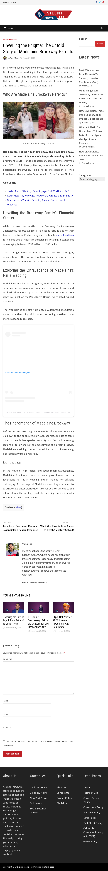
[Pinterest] (103, 2)
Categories (85, 175)
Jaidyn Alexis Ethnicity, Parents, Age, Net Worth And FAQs (38, 191)
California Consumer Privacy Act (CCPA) (93, 832)
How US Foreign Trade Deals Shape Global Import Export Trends (91, 114)
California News (38, 787)
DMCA (86, 787)
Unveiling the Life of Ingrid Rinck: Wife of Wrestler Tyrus (13, 620)
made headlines (64, 235)
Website (7, 727)
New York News (38, 798)
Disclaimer (62, 803)
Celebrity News (10, 39)
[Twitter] (100, 2)
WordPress (49, 866)
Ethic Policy (89, 817)
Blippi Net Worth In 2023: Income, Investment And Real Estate (62, 622)
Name (6, 701)
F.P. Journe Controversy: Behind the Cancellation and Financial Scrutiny (38, 622)
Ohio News (36, 803)
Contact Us (63, 792)
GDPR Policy (90, 841)
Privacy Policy (64, 798)
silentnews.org (26, 866)
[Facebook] (96, 2)
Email (6, 714)
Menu (10, 28)
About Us (62, 787)
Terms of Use (90, 792)
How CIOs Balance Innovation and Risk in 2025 (91, 155)
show (18, 507)
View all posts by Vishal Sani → (36, 582)
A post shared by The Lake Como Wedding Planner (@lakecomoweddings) (38, 412)
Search (83, 38)
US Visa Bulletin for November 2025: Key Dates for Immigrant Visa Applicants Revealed (90, 135)
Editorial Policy (91, 812)
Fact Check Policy (93, 823)
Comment (8, 659)
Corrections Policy (93, 807)
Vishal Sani (14, 58)
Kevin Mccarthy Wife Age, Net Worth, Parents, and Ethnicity (40, 195)
